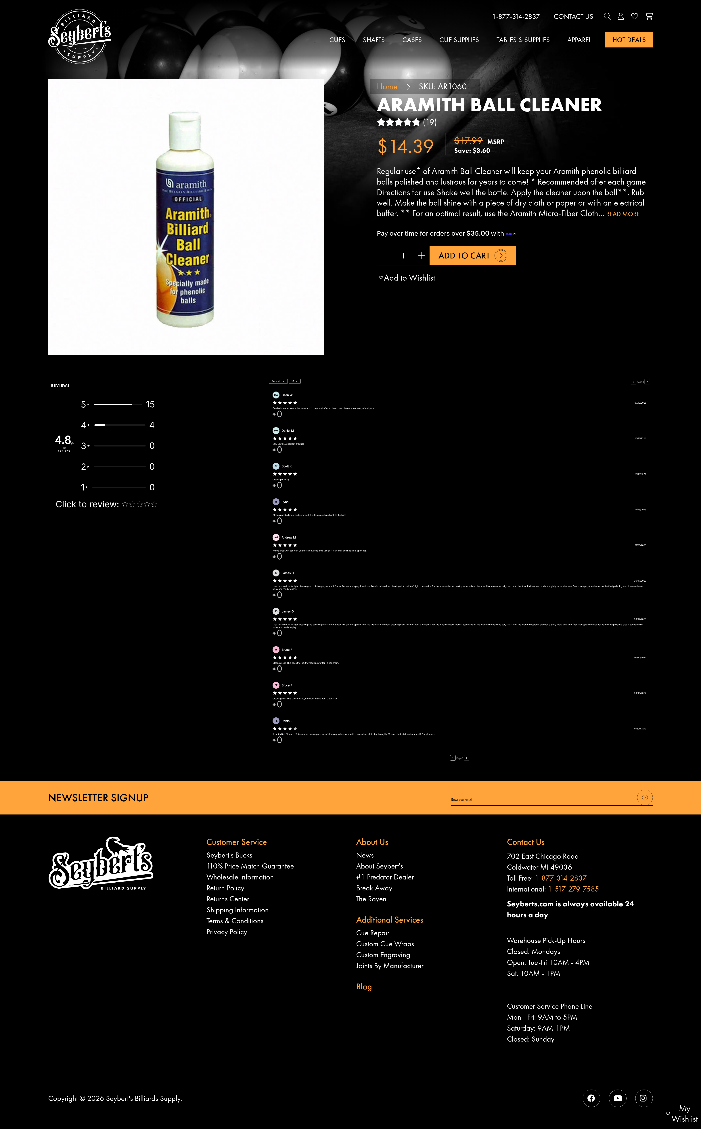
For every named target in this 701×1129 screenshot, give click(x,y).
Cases (412, 39)
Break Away (374, 888)
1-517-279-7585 (573, 889)
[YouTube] (618, 1098)
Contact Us (573, 16)
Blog (364, 986)
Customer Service (236, 841)
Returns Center (227, 899)
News (365, 855)
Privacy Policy (226, 932)
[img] (285, 403)
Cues (337, 39)
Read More (623, 214)
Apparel (579, 39)
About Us (372, 841)
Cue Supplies (459, 39)
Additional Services (389, 919)
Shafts (374, 39)
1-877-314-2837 (516, 16)
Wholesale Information (240, 877)
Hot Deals (629, 39)
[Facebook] (591, 1098)
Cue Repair (372, 933)
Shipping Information (237, 910)
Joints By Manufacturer (390, 966)
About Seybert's (379, 866)
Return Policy (225, 888)
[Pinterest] (644, 1098)
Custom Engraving (383, 955)
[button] (607, 16)
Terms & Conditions (234, 921)
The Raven (371, 899)
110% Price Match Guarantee (250, 866)
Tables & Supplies (523, 39)
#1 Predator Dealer (385, 877)
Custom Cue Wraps (385, 944)
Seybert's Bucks (229, 855)
